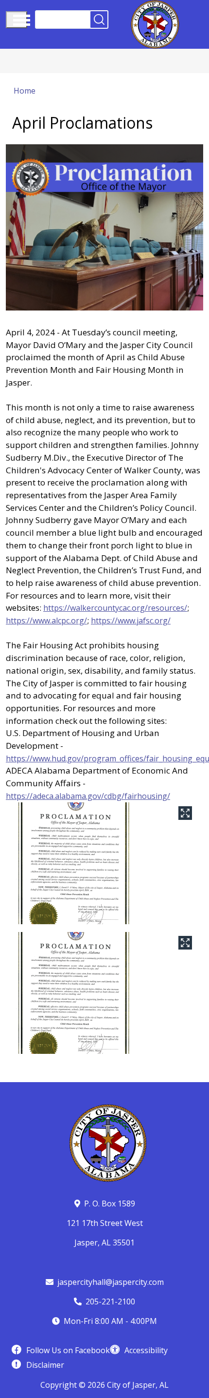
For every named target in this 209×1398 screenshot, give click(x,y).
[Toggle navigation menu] (16, 19)
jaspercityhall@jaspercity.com (110, 1282)
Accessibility (146, 1350)
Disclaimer (45, 1364)
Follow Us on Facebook (68, 1350)
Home (24, 90)
